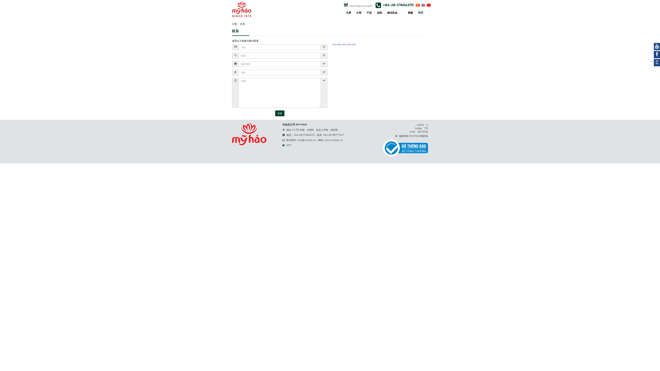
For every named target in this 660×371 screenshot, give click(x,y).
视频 (410, 12)
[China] (428, 5)
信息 (379, 12)
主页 (234, 24)
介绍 (358, 12)
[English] (423, 5)
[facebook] (657, 54)
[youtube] (657, 46)
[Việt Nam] (417, 5)
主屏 (348, 12)
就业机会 (392, 12)
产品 (369, 12)
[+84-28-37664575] (657, 62)
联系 (420, 12)
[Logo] (241, 9)
